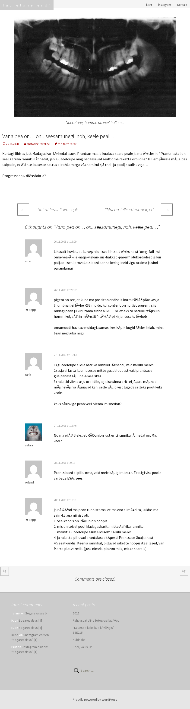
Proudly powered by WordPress (95, 699)
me (60, 144)
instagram (164, 5)
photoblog (32, 144)
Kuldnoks (79, 640)
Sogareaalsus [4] (36, 613)
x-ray (73, 144)
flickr (149, 5)
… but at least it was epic (49, 209)
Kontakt (182, 5)
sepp (32, 310)
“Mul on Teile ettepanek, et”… (137, 209)
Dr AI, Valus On (82, 647)
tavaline (45, 144)
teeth (66, 144)
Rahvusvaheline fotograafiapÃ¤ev (96, 620)
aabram (30, 445)
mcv (28, 261)
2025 (76, 613)
